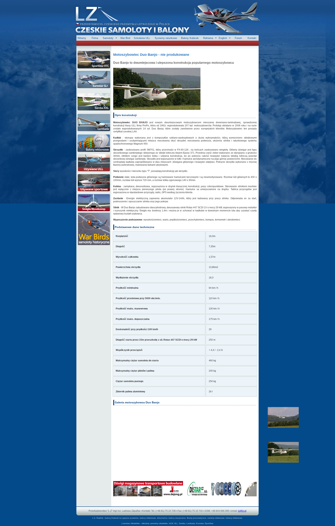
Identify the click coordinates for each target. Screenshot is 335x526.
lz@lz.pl (242, 511)
